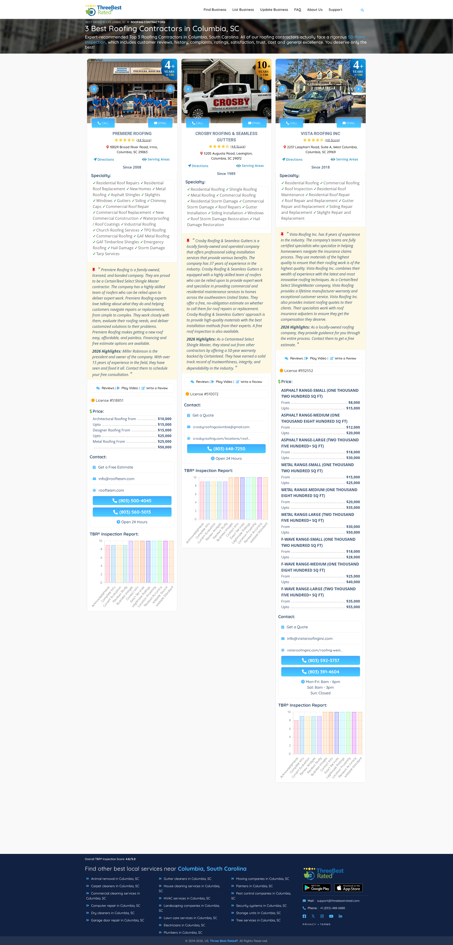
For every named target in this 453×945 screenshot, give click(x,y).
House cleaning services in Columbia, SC (189, 888)
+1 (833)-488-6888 (332, 908)
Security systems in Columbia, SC (261, 905)
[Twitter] (313, 916)
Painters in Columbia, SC (254, 886)
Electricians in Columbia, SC (184, 925)
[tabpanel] (132, 91)
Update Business (274, 9)
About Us (315, 9)
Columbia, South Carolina (212, 868)
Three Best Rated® (224, 941)
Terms (325, 924)
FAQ (297, 9)
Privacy (309, 924)
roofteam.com (111, 490)
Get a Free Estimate (115, 467)
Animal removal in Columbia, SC (114, 879)
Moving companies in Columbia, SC (262, 879)
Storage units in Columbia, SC (258, 913)
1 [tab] (124, 112)
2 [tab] (128, 112)
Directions (105, 159)
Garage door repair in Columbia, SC (117, 920)
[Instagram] (322, 916)
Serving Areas (159, 159)
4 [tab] (135, 112)
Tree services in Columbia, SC (258, 920)
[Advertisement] (226, 821)
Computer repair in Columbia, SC (115, 905)
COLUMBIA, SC (116, 22)
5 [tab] (139, 112)
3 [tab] (131, 112)
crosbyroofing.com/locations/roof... (221, 438)
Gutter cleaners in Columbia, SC (187, 879)
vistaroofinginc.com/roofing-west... (315, 650)
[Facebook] (304, 916)
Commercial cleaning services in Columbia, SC (113, 895)
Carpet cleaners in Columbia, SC (114, 886)
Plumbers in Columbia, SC (182, 932)
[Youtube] (331, 916)
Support (335, 9)
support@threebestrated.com (338, 901)
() (143, 140)
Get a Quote (203, 415)
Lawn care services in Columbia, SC (190, 918)
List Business (243, 9)
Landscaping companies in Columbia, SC (189, 908)
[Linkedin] (340, 916)
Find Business (215, 9)
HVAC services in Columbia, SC (186, 898)
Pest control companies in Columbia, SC (261, 895)
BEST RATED (93, 22)
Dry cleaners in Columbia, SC (112, 913)
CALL (105, 123)
